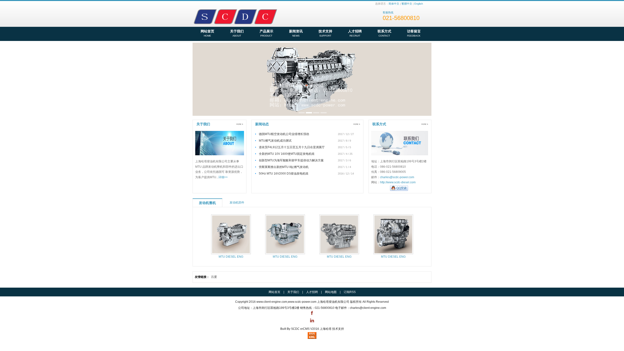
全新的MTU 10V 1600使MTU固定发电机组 (286, 154)
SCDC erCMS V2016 (305, 329)
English (418, 3)
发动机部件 (237, 202)
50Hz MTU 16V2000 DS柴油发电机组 (283, 173)
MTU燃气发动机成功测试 (275, 140)
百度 (214, 277)
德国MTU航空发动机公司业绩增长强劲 (284, 134)
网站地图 (331, 292)
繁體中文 (406, 3)
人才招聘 (355, 33)
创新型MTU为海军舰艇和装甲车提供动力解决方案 (291, 160)
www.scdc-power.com (302, 301)
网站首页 (207, 33)
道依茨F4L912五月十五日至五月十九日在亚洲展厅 (292, 147)
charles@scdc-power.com (397, 177)
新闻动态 (262, 124)
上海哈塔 (326, 329)
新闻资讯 (296, 33)
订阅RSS (350, 292)
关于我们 (237, 33)
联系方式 (384, 33)
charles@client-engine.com (368, 308)
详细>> (223, 177)
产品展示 (266, 33)
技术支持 (325, 33)
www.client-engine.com (271, 301)
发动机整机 (207, 203)
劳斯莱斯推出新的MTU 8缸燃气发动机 (284, 167)
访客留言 (414, 33)
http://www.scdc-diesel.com (398, 182)
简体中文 (394, 3)
